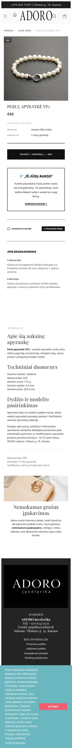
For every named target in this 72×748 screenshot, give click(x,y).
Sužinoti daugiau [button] (15, 742)
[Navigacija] (5, 16)
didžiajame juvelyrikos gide (46, 430)
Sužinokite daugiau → (36, 204)
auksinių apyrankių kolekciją (22, 420)
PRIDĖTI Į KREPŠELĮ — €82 (36, 154)
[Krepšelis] (64, 16)
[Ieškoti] (54, 16)
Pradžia (8, 30)
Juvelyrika (24, 30)
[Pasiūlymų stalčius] (15, 16)
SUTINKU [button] (53, 706)
